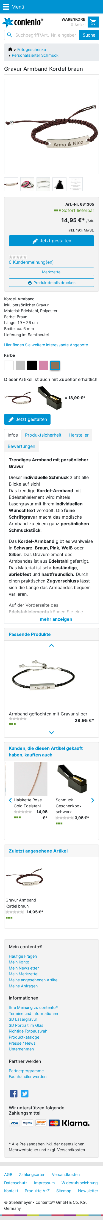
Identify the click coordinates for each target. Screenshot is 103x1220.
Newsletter (88, 1190)
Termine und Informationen (33, 1013)
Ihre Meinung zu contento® (34, 1007)
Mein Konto (19, 962)
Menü (18, 7)
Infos (13, 435)
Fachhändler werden (27, 1076)
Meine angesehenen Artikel (33, 979)
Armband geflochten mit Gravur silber (48, 714)
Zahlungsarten (32, 1174)
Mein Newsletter (24, 968)
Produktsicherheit (43, 435)
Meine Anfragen (23, 986)
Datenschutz (15, 1182)
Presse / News (22, 1043)
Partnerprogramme (26, 1070)
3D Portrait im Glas (26, 1025)
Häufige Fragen (23, 956)
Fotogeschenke (31, 49)
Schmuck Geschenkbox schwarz (69, 805)
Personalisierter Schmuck (35, 55)
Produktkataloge (24, 1037)
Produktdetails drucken (54, 282)
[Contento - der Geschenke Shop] (21, 23)
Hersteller (79, 435)
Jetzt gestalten (54, 240)
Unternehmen (21, 1049)
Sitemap (63, 1190)
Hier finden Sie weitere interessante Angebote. (46, 344)
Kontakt (11, 1190)
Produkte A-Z (37, 1190)
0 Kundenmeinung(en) (31, 262)
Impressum (44, 1182)
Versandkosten (66, 1174)
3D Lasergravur (23, 1019)
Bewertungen (21, 446)
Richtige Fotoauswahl (28, 1031)
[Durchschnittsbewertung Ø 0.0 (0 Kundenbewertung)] (18, 257)
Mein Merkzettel (23, 973)
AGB (8, 1174)
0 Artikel (78, 25)
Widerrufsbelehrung (80, 1182)
